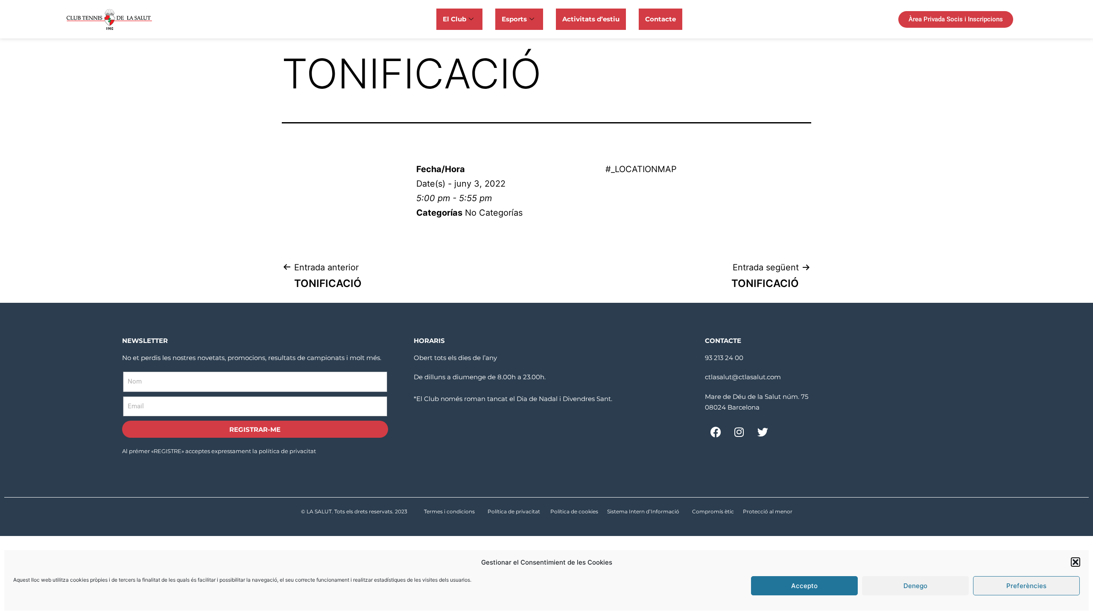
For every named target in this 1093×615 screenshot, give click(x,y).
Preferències (1026, 586)
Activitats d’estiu (591, 19)
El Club (454, 19)
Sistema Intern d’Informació (643, 511)
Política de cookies (574, 511)
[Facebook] (715, 432)
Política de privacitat (514, 511)
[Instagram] (739, 432)
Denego (915, 586)
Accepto (804, 586)
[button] (1075, 562)
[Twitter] (762, 432)
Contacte (660, 19)
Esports (514, 19)
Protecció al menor (767, 511)
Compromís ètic (713, 511)
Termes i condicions (449, 511)
